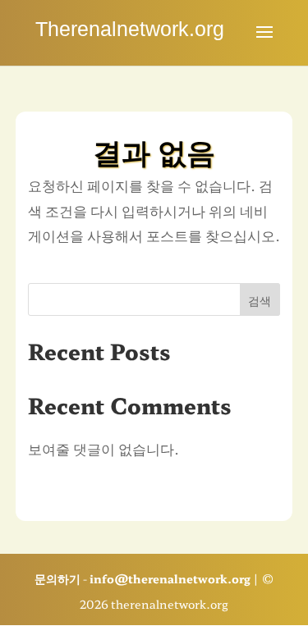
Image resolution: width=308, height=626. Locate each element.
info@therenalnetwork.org (170, 578)
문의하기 (57, 578)
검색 (259, 300)
